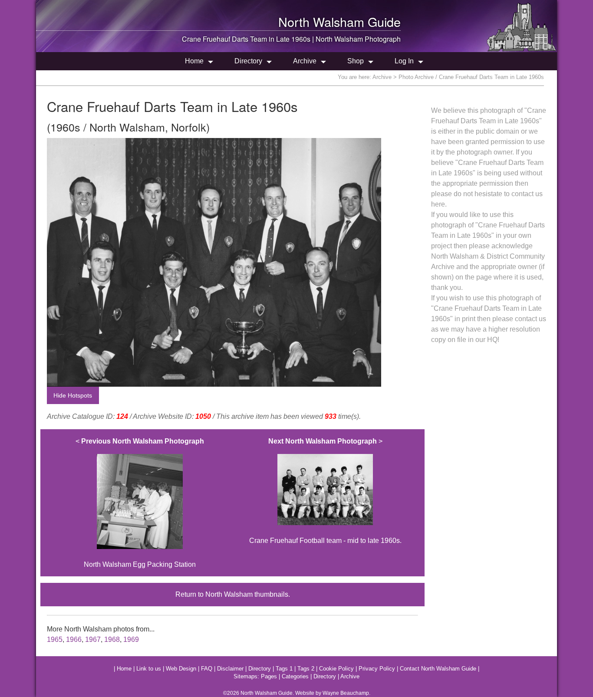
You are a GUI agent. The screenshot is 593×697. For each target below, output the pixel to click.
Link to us (148, 668)
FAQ (206, 668)
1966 (74, 639)
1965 (55, 639)
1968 (112, 639)
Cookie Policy (336, 668)
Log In (404, 61)
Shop (355, 61)
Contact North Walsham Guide (438, 668)
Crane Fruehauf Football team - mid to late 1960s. (325, 490)
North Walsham (321, 21)
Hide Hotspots (72, 395)
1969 (131, 639)
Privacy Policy (377, 668)
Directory (248, 61)
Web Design (181, 668)
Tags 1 (284, 668)
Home (194, 61)
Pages (269, 676)
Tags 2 (305, 668)
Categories (295, 676)
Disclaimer (230, 668)
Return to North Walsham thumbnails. (232, 594)
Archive (304, 61)
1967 (93, 639)
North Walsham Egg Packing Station (140, 502)
